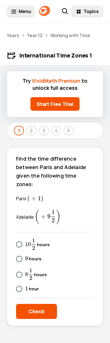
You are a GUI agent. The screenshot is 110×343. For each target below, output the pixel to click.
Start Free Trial (55, 104)
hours (37, 244)
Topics (91, 11)
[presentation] (35, 198)
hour (32, 289)
